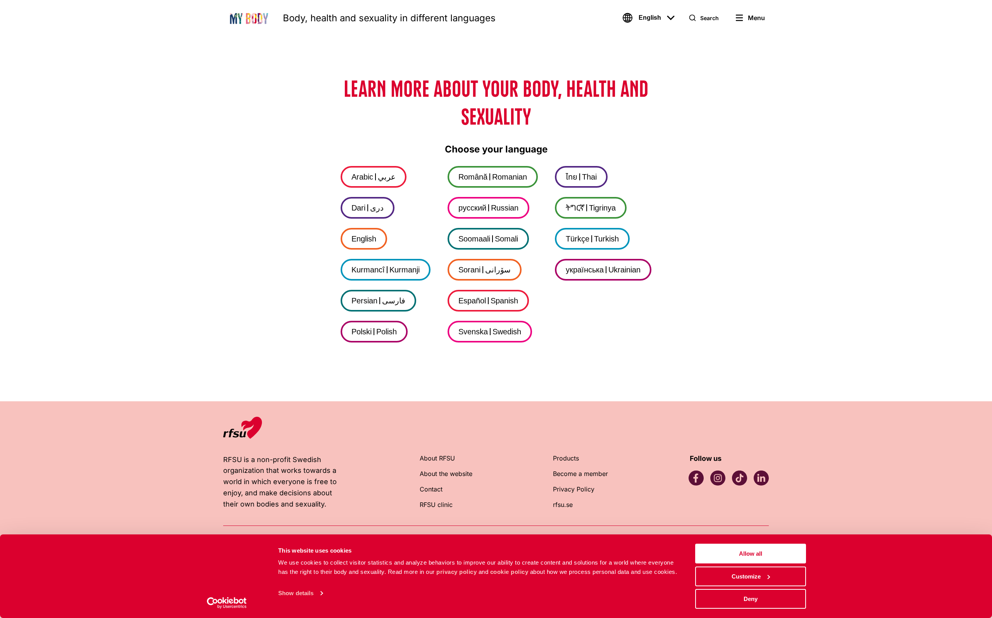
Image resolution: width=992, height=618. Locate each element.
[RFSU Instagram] (717, 478)
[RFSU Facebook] (696, 478)
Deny (751, 599)
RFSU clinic (436, 504)
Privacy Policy (573, 489)
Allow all (750, 553)
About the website (446, 474)
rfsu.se (563, 504)
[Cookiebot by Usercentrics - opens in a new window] (227, 603)
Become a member (580, 474)
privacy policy (456, 571)
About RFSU (437, 458)
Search (709, 18)
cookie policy (509, 571)
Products (566, 458)
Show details (295, 593)
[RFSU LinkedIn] (761, 478)
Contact (431, 489)
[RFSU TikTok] (739, 478)
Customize (746, 576)
